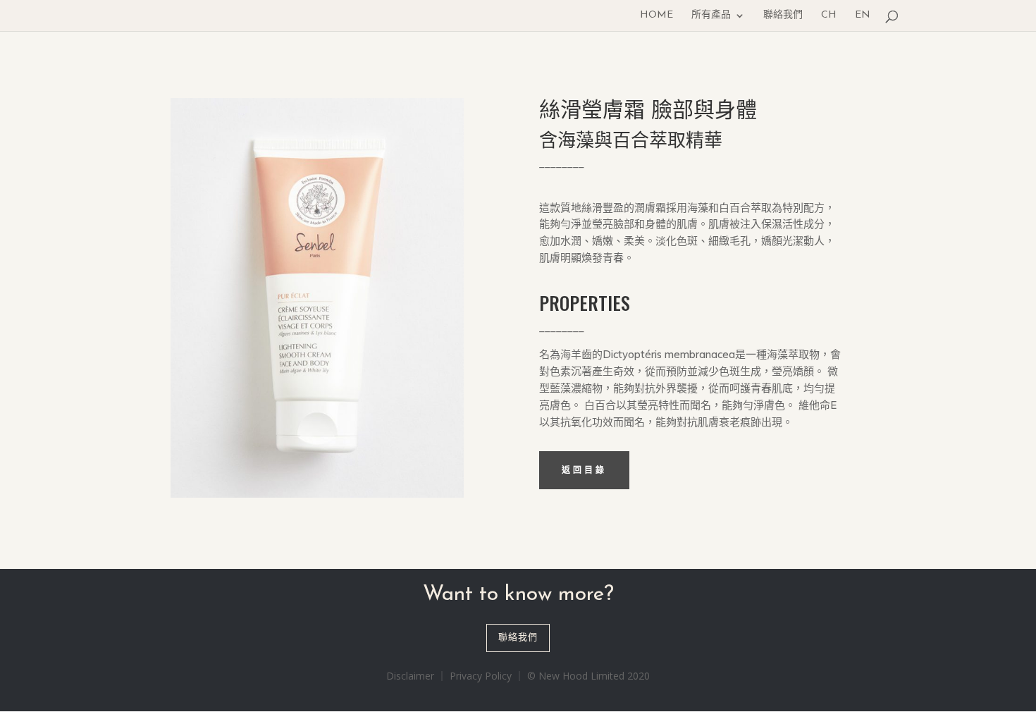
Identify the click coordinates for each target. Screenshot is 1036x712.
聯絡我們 (783, 15)
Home (656, 15)
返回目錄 (584, 470)
